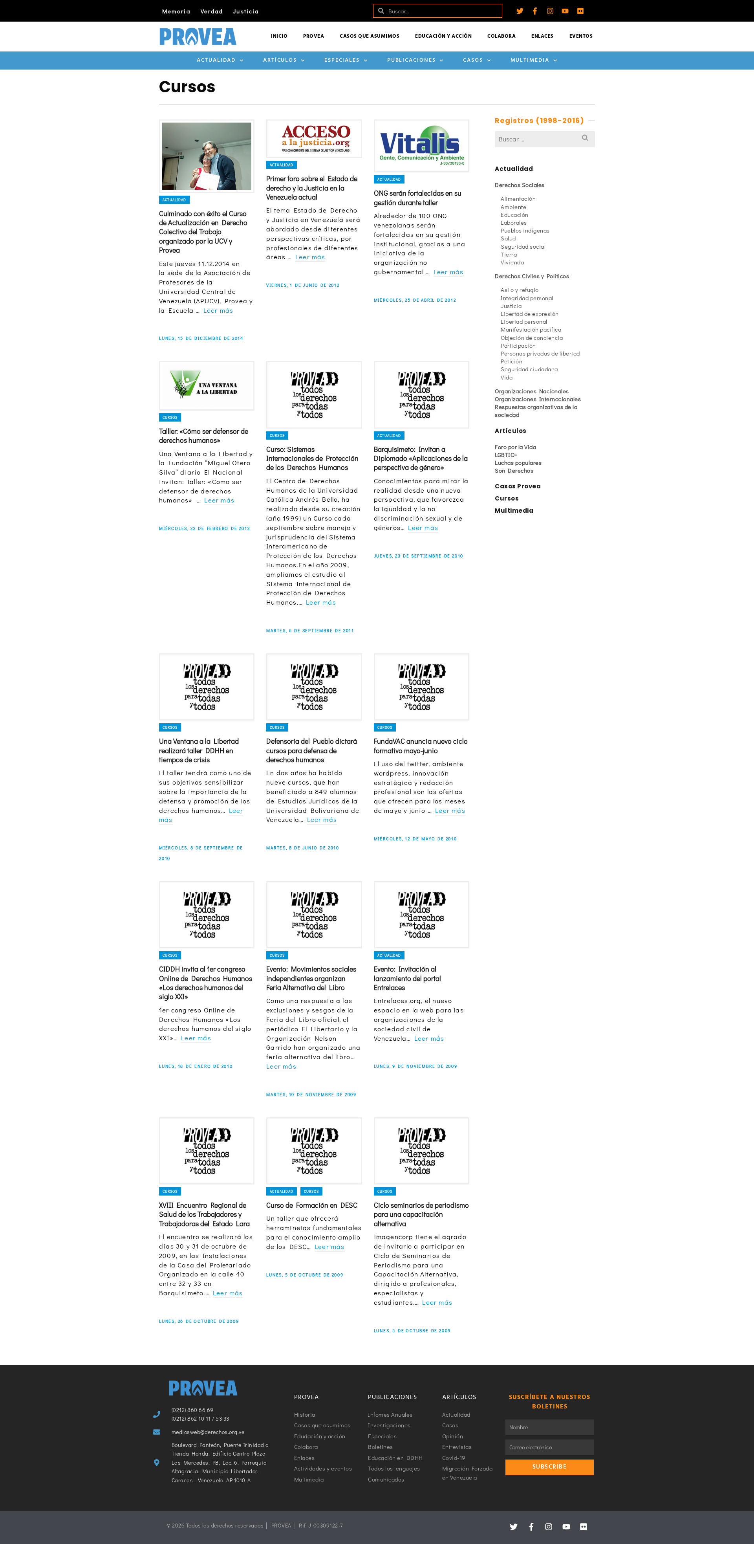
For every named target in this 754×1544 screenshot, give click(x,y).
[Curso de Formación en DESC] (314, 1151)
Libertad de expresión (530, 313)
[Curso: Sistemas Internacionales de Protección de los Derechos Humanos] (314, 394)
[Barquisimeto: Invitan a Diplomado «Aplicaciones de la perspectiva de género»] (421, 394)
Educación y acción (443, 36)
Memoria (176, 11)
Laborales (514, 222)
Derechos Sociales (520, 185)
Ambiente (513, 207)
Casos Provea (518, 486)
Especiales (342, 60)
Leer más (218, 310)
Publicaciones (411, 60)
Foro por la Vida (515, 447)
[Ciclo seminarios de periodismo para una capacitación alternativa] (421, 1151)
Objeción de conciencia (532, 337)
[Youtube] (565, 11)
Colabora (501, 36)
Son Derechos (514, 470)
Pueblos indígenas (525, 230)
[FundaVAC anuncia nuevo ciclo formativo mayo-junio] (421, 687)
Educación (515, 214)
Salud (508, 238)
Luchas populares (518, 462)
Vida (506, 377)
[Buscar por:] (545, 138)
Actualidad (216, 60)
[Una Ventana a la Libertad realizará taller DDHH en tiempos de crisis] (206, 687)
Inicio (279, 36)
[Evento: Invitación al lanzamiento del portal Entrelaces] (421, 914)
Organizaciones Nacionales (532, 391)
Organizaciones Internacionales (538, 399)
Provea (313, 36)
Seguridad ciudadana (529, 369)
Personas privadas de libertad (540, 353)
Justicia (246, 11)
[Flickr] (580, 11)
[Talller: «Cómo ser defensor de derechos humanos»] (206, 385)
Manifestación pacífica (531, 329)
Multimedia (530, 60)
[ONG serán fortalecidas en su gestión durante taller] (421, 145)
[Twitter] (519, 11)
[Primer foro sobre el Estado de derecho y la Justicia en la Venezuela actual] (314, 138)
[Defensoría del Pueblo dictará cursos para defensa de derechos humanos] (314, 687)
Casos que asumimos (369, 36)
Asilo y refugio (520, 289)
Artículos (280, 60)
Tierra (509, 254)
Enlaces (542, 36)
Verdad (212, 11)
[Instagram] (550, 11)
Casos (473, 60)
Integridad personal (527, 298)
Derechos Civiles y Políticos (532, 276)
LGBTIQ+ (506, 454)
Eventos (581, 36)
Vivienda (512, 262)
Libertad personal (524, 321)
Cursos (170, 417)
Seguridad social (523, 246)
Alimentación (518, 198)
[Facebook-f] (534, 11)
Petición (511, 361)
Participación (518, 345)
